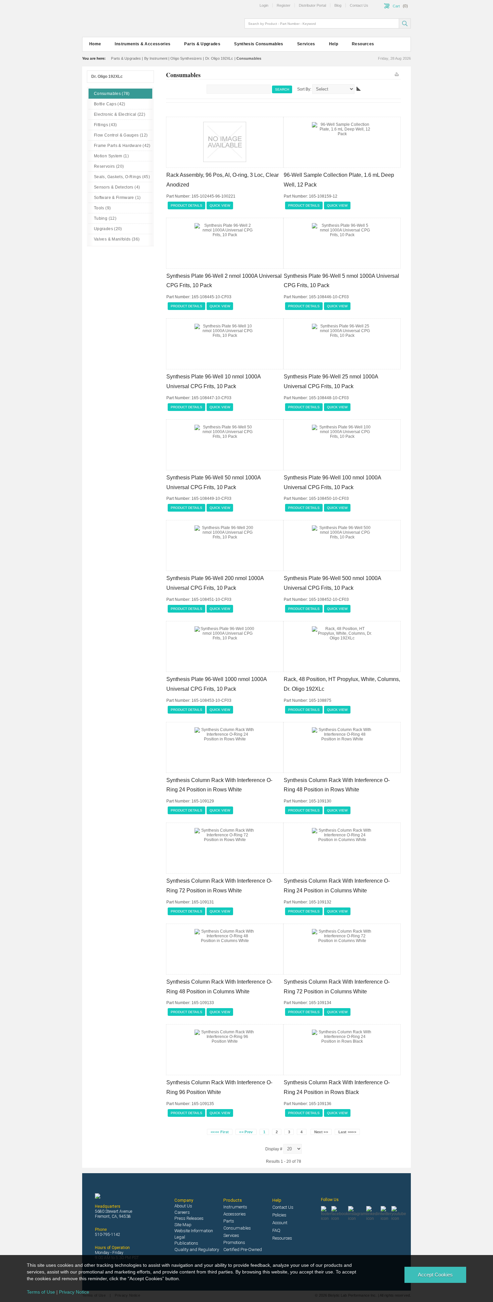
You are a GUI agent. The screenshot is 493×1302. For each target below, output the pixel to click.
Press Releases (189, 1218)
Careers (182, 1212)
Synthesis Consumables (258, 44)
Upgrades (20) (108, 228)
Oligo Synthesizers (186, 58)
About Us (183, 1205)
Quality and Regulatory (196, 1249)
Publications (186, 1243)
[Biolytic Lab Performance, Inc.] (119, 20)
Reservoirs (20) (109, 166)
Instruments (235, 1206)
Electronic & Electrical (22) (119, 114)
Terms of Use (41, 1292)
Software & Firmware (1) (117, 197)
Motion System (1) (111, 156)
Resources (363, 44)
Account (279, 1222)
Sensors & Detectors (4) (117, 187)
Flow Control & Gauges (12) (121, 135)
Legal (179, 1237)
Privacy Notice (74, 1292)
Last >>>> (347, 1132)
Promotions (234, 1242)
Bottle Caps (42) (109, 104)
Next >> (321, 1132)
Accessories (234, 1213)
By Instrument (155, 58)
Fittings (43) (105, 124)
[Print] (396, 72)
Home (95, 44)
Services (306, 44)
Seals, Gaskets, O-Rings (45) (122, 176)
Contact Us (282, 1207)
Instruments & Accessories (142, 44)
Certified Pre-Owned (242, 1249)
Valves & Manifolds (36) (117, 239)
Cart (396, 6)
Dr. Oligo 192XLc (219, 58)
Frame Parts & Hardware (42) (122, 145)
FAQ (276, 1230)
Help (333, 44)
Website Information (193, 1230)
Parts (228, 1220)
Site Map (182, 1224)
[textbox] (322, 23)
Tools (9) (102, 208)
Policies (279, 1214)
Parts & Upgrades (202, 44)
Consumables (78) (112, 93)
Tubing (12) (105, 218)
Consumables (237, 1228)
